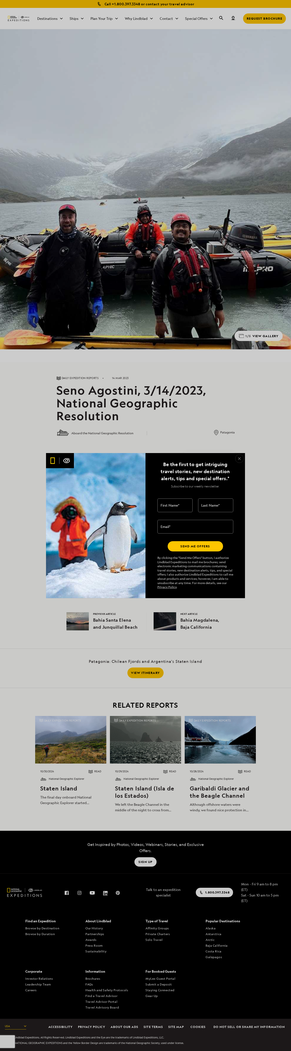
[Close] (239, 458)
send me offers (195, 546)
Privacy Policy (167, 587)
